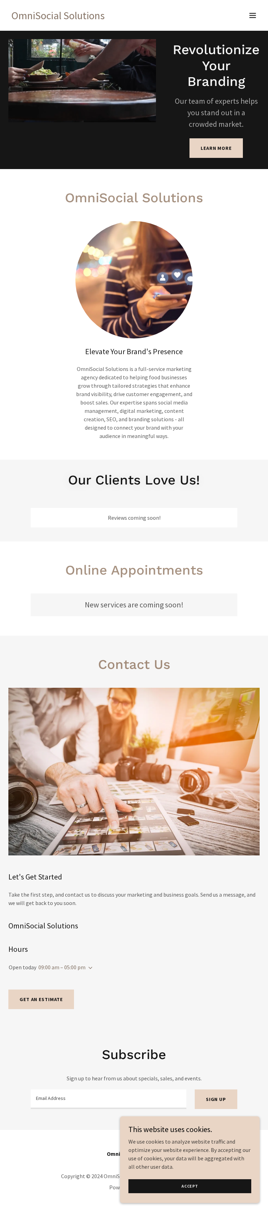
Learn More (216, 148)
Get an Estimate (41, 999)
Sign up (216, 1099)
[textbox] (108, 1099)
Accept (189, 1186)
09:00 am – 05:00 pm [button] (61, 967)
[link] (58, 17)
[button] (253, 15)
